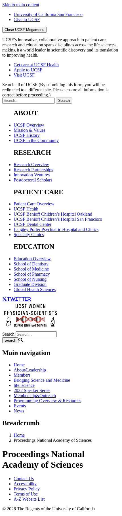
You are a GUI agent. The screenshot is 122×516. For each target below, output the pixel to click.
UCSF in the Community (36, 140)
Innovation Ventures (32, 174)
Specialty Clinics (29, 234)
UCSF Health (26, 209)
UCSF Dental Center (32, 224)
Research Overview (31, 164)
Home (19, 364)
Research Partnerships (33, 169)
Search (8, 334)
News (19, 410)
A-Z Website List (29, 499)
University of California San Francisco (48, 14)
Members (22, 375)
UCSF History (27, 135)
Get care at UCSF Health (36, 64)
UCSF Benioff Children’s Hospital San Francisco (58, 219)
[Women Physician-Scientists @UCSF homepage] (30, 328)
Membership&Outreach (35, 395)
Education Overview (32, 258)
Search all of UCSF (55, 89)
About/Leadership (30, 370)
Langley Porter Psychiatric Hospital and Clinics (56, 229)
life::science (24, 385)
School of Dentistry (31, 263)
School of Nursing (30, 279)
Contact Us (24, 478)
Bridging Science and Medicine (42, 380)
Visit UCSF (24, 75)
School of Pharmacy (32, 274)
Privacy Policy (27, 488)
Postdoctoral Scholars (33, 179)
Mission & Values (29, 130)
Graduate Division (30, 284)
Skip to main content (20, 4)
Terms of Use (26, 494)
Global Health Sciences (35, 289)
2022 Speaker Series (32, 390)
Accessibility (25, 483)
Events (20, 405)
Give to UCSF (27, 19)
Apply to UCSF (28, 69)
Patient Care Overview (34, 203)
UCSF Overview (29, 125)
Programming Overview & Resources (47, 400)
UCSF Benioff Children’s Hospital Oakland (53, 214)
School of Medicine (31, 269)
